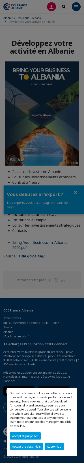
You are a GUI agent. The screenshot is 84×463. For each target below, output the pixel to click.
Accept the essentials (26, 446)
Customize (54, 446)
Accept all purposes (25, 436)
